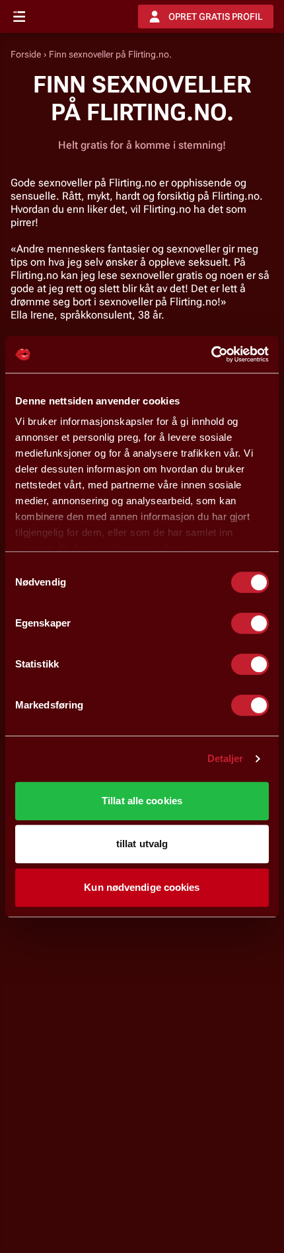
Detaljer (225, 758)
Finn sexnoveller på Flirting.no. (110, 54)
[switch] (250, 623)
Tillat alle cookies (142, 800)
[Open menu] (19, 16)
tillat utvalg (142, 843)
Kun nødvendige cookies (141, 887)
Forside (26, 54)
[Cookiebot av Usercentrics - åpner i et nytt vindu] (211, 354)
